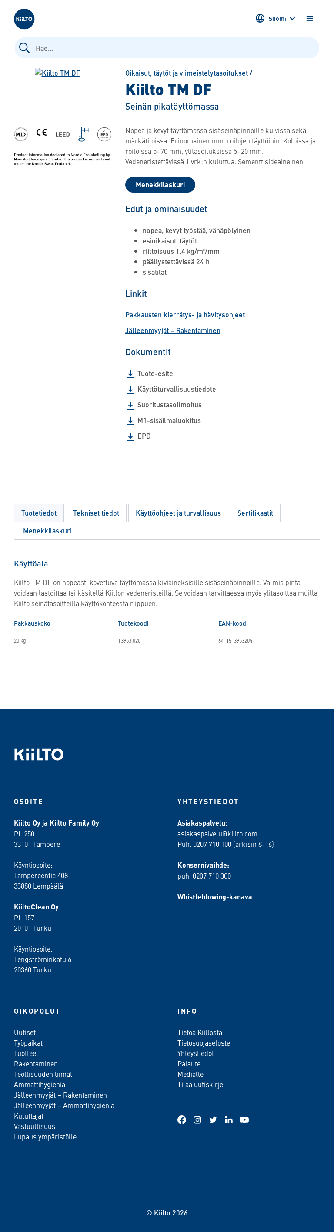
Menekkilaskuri (160, 185)
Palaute (188, 1063)
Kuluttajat (28, 1115)
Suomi (277, 18)
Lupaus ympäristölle (45, 1136)
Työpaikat (28, 1042)
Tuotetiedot (39, 513)
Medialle (191, 1074)
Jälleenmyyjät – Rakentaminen (172, 330)
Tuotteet (26, 1053)
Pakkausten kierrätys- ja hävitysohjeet (185, 315)
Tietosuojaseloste (203, 1042)
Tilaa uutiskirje (200, 1084)
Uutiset (25, 1032)
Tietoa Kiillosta (199, 1032)
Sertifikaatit (255, 513)
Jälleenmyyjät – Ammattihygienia (64, 1105)
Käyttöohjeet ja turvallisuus (178, 513)
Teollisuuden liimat (43, 1074)
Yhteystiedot (195, 1053)
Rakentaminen (36, 1063)
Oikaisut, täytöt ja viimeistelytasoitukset (186, 73)
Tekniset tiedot (96, 513)
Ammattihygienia (39, 1084)
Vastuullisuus (34, 1126)
